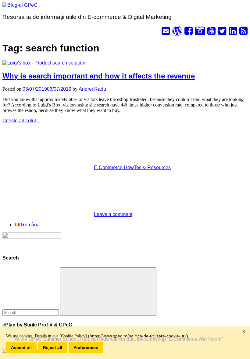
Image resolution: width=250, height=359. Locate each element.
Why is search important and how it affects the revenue (98, 76)
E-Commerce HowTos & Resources (132, 167)
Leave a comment (113, 214)
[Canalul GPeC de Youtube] (211, 32)
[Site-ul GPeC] (177, 32)
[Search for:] (31, 312)
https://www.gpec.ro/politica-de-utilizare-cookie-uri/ (138, 335)
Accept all (21, 347)
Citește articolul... (21, 120)
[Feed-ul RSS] (243, 32)
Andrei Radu (92, 89)
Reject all (52, 347)
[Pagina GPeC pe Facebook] (188, 32)
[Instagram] (200, 32)
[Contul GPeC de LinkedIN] (233, 32)
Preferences (85, 347)
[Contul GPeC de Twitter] (222, 32)
